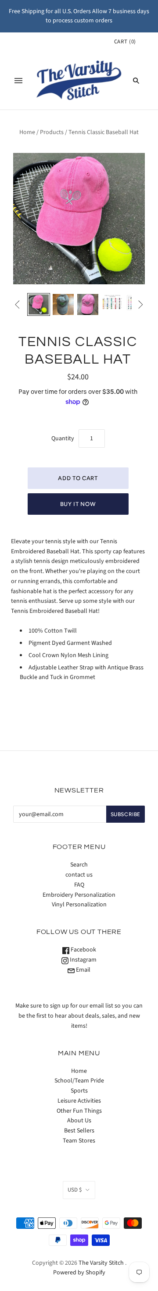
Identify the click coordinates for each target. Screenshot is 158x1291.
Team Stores (79, 1140)
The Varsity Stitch (101, 1263)
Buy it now (78, 504)
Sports (79, 1090)
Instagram (82, 959)
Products (52, 132)
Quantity (62, 438)
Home (27, 132)
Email (82, 970)
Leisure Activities (79, 1100)
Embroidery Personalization (79, 895)
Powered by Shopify (79, 1272)
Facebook (82, 949)
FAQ (79, 885)
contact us (79, 874)
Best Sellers (79, 1130)
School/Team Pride (79, 1080)
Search (79, 864)
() (125, 42)
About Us (79, 1120)
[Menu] (18, 81)
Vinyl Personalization (79, 904)
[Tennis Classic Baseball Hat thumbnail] (38, 304)
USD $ (75, 1190)
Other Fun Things (79, 1111)
